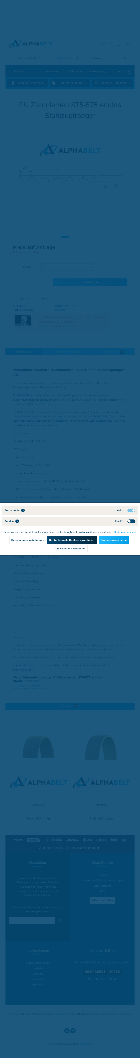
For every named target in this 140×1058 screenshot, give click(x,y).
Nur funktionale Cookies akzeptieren (71, 540)
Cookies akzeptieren (114, 540)
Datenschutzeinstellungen (27, 540)
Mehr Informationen (125, 532)
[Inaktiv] (131, 521)
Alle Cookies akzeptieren (70, 548)
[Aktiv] (131, 510)
